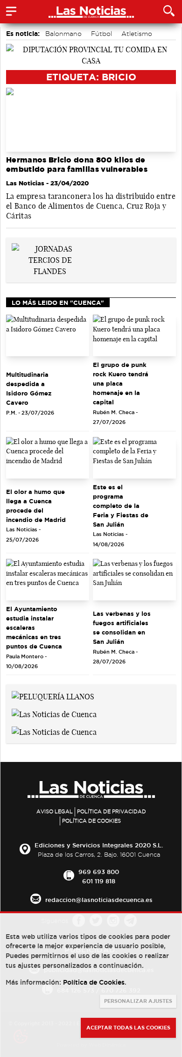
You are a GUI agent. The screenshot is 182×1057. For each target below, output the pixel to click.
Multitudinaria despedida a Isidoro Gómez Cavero (28, 388)
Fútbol (101, 33)
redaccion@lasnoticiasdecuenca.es (99, 899)
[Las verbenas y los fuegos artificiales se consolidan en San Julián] (134, 579)
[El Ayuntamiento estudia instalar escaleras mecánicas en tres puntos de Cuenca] (47, 579)
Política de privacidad (111, 811)
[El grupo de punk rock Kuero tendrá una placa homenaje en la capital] (134, 335)
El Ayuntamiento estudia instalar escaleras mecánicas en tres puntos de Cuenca (34, 627)
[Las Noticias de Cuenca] (54, 713)
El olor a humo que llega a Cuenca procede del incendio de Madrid (36, 505)
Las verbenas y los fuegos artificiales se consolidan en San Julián (122, 627)
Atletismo (136, 33)
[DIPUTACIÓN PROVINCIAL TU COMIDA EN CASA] (91, 54)
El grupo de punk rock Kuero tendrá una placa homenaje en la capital (120, 383)
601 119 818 (98, 881)
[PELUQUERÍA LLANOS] (53, 695)
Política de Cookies (91, 821)
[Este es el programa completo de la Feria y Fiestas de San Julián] (134, 458)
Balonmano (63, 33)
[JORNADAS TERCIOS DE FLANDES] (50, 259)
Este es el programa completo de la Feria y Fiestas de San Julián (120, 506)
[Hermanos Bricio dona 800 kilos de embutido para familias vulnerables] (91, 120)
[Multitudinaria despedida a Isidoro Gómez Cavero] (47, 335)
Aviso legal (54, 811)
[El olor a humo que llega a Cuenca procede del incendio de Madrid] (47, 458)
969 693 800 (98, 871)
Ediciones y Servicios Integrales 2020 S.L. (99, 845)
